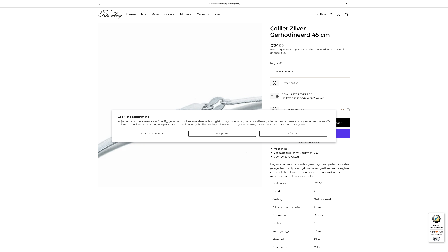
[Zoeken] (331, 14)
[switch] (436, 239)
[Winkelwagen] (346, 14)
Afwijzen (293, 133)
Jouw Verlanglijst (285, 71)
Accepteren (222, 133)
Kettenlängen (290, 83)
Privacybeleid (299, 124)
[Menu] (442, 215)
